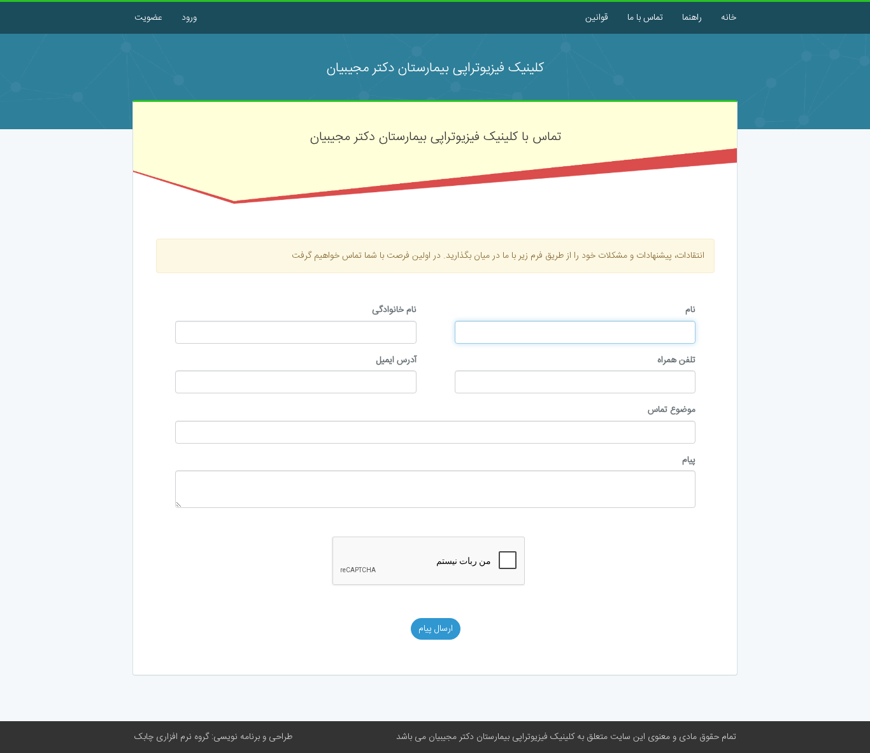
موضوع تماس (671, 410)
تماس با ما (645, 17)
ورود (189, 17)
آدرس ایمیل (396, 360)
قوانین (596, 17)
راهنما (692, 17)
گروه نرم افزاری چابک (171, 737)
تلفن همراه (676, 360)
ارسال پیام (435, 629)
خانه (728, 17)
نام (690, 310)
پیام (688, 460)
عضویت (148, 17)
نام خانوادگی (394, 310)
